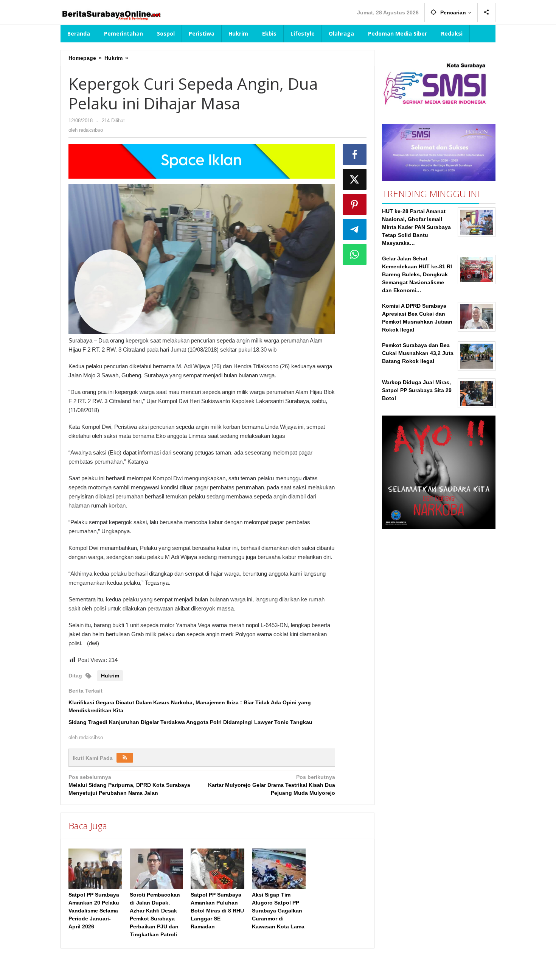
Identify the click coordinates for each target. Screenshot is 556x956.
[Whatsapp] (355, 254)
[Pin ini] (355, 204)
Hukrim (110, 676)
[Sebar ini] (355, 154)
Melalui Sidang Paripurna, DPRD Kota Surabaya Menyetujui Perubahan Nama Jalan (129, 785)
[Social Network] (486, 12)
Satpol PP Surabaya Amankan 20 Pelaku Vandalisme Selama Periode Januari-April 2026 (93, 911)
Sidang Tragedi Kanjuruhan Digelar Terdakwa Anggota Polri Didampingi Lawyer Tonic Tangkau (190, 722)
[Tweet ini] (355, 179)
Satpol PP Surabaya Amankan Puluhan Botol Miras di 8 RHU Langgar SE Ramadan (217, 911)
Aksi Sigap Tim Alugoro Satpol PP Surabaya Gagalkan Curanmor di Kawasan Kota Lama (278, 911)
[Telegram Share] (355, 229)
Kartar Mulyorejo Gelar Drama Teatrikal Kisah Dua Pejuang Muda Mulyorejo (271, 785)
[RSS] (124, 758)
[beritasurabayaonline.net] (111, 14)
